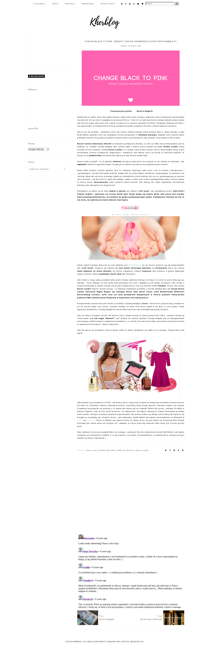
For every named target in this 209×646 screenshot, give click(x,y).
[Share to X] (166, 450)
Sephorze (91, 420)
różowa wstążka (142, 450)
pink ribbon (111, 450)
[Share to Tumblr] (178, 450)
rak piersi (130, 450)
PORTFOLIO (70, 4)
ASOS (79, 420)
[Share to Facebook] (170, 450)
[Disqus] (130, 491)
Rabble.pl (121, 450)
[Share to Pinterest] (174, 450)
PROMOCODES (88, 4)
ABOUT (55, 4)
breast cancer (92, 450)
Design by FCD (137, 641)
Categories (38, 4)
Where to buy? (108, 4)
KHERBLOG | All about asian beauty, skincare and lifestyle (101, 641)
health (102, 450)
